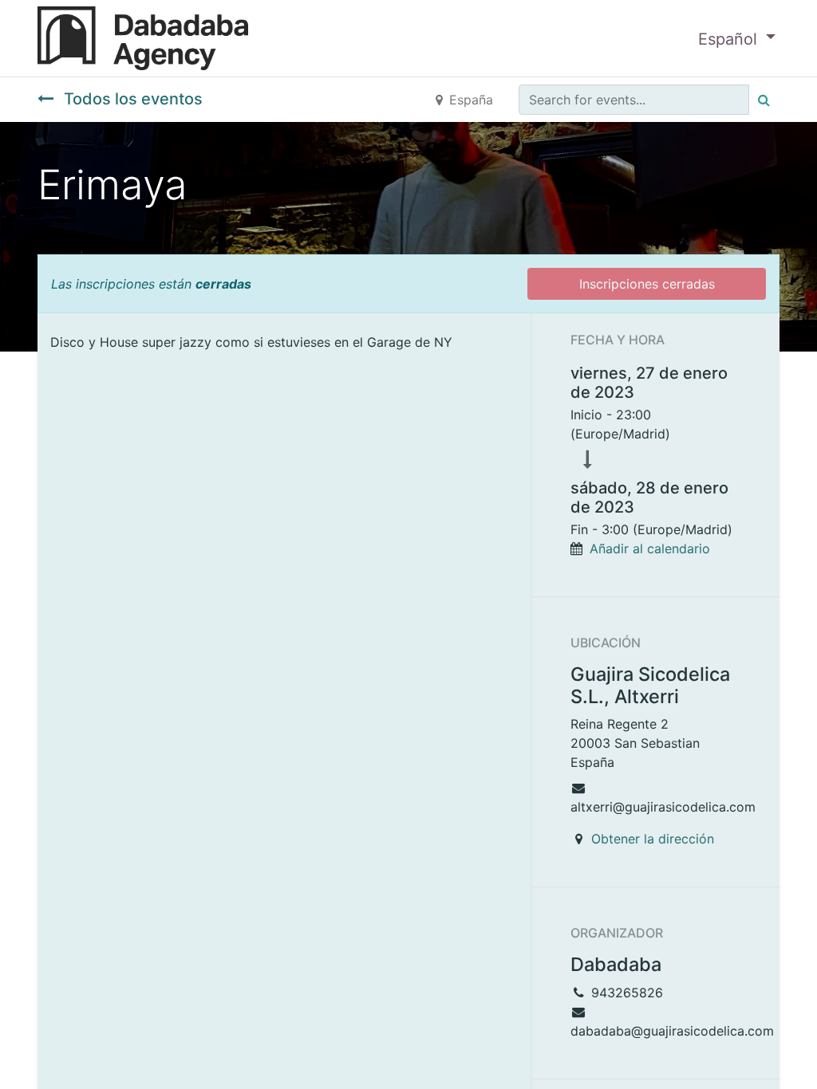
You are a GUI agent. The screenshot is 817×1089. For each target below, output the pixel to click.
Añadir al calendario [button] (650, 548)
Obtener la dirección (652, 839)
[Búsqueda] (764, 100)
